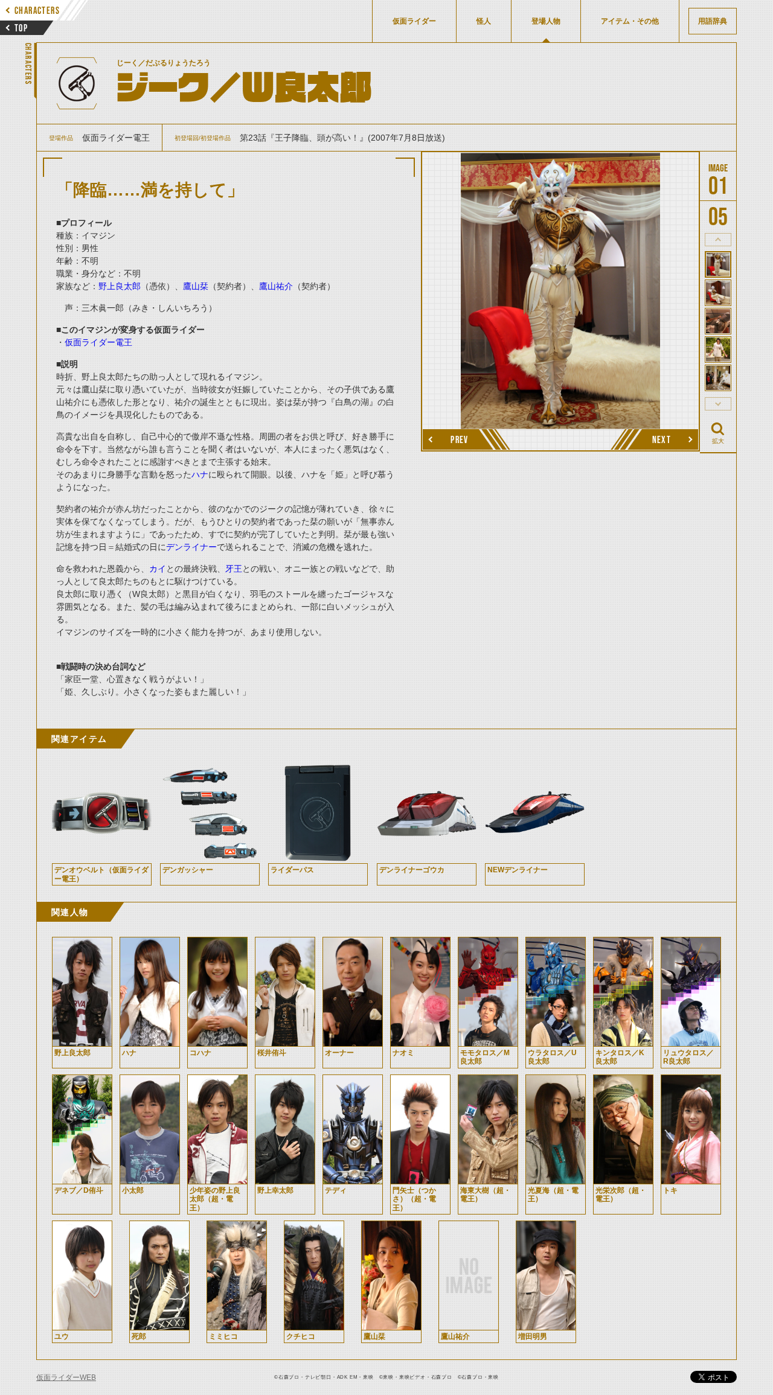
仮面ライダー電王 (98, 342)
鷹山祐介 (276, 286)
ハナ (199, 474)
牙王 (233, 568)
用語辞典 (712, 21)
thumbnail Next (718, 403)
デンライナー (191, 547)
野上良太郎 (119, 286)
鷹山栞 (195, 286)
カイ (157, 568)
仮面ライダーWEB (66, 1377)
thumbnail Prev (718, 239)
